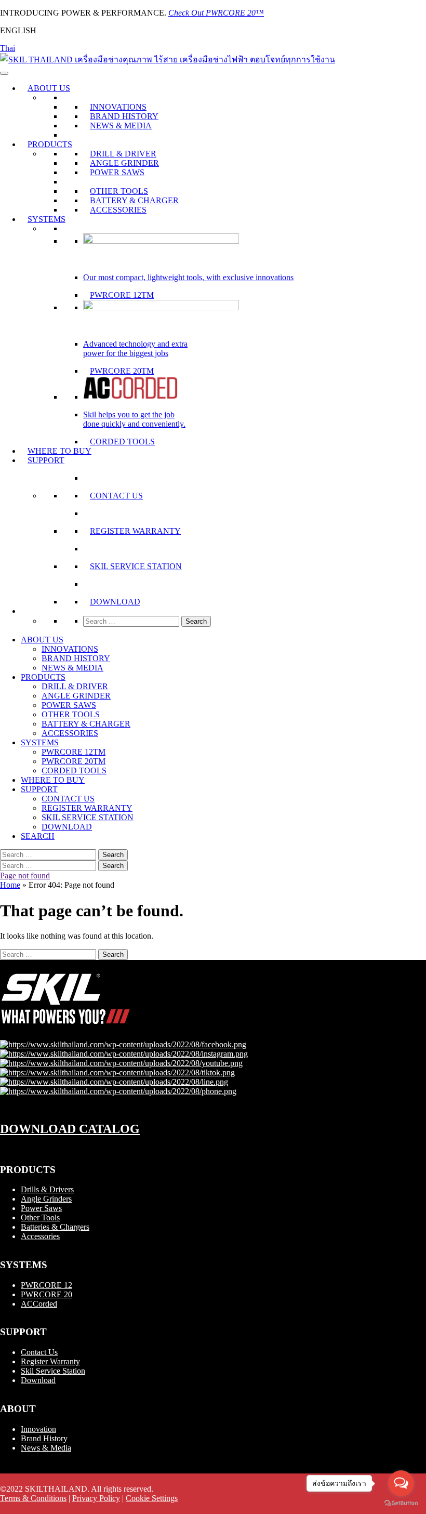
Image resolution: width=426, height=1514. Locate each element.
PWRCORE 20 (46, 1294)
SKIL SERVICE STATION (136, 566)
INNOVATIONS (118, 106)
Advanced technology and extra (135, 343)
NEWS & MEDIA (121, 125)
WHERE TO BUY (59, 450)
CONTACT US (116, 495)
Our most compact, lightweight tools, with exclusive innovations (188, 277)
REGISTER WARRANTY (135, 530)
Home (10, 884)
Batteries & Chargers (55, 1226)
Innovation (38, 1429)
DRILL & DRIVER (123, 153)
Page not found (25, 875)
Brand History (44, 1438)
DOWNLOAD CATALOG (70, 1129)
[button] (27, 611)
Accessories (40, 1236)
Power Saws (41, 1208)
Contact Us (39, 1352)
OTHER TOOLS (119, 191)
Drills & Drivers (47, 1189)
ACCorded (39, 1303)
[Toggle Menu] (4, 73)
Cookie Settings (152, 1498)
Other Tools (40, 1217)
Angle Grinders (46, 1198)
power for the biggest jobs (125, 353)
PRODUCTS (50, 144)
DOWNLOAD (115, 601)
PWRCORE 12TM (122, 295)
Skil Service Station (53, 1370)
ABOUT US (49, 88)
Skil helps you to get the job (129, 414)
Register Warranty (50, 1361)
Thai (7, 48)
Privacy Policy (96, 1498)
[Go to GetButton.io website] (401, 1503)
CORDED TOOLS (122, 441)
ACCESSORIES (118, 209)
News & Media (46, 1447)
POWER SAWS (117, 172)
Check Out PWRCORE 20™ (216, 12)
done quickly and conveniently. (134, 423)
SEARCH (38, 836)
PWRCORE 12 (46, 1285)
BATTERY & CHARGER (134, 200)
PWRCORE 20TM (122, 370)
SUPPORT (46, 460)
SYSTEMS (46, 219)
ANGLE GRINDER (124, 163)
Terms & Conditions (33, 1498)
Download (38, 1380)
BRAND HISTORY (124, 116)
